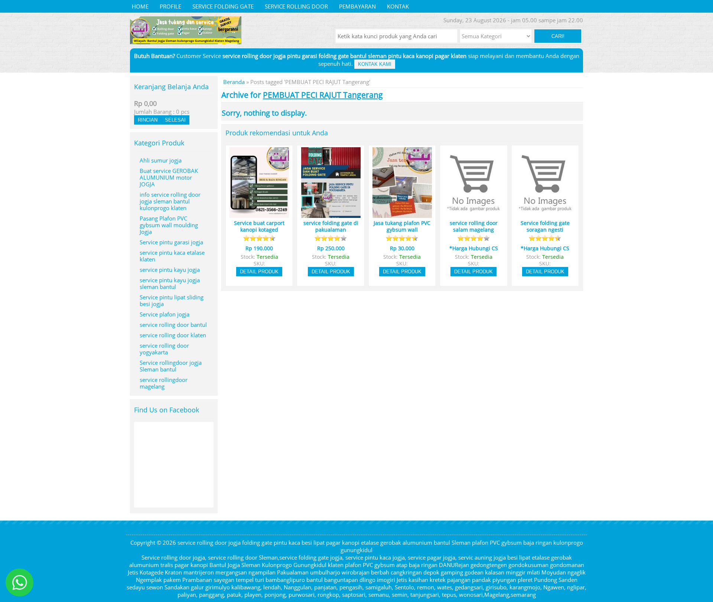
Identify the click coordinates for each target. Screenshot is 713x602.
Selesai (175, 120)
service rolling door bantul (173, 324)
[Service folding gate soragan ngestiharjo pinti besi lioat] (545, 214)
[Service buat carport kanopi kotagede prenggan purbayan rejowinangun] (259, 214)
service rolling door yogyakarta (164, 349)
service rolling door (296, 6)
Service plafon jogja (164, 314)
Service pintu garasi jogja (171, 242)
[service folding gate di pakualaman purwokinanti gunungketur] (331, 214)
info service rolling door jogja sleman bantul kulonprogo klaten (170, 201)
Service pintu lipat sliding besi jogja (172, 300)
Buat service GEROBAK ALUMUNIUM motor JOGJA (169, 177)
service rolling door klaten (173, 335)
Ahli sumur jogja (161, 160)
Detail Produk (259, 271)
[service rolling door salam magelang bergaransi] (473, 214)
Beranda (234, 82)
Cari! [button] (557, 36)
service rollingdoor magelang (164, 383)
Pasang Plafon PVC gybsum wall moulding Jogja (169, 225)
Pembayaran (357, 6)
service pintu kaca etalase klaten (172, 256)
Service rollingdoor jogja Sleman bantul (171, 366)
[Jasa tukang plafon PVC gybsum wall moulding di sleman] (402, 214)
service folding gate (223, 6)
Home (140, 6)
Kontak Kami (374, 64)
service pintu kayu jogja (170, 269)
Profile (170, 6)
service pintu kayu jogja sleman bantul (170, 283)
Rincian (147, 120)
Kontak (398, 6)
